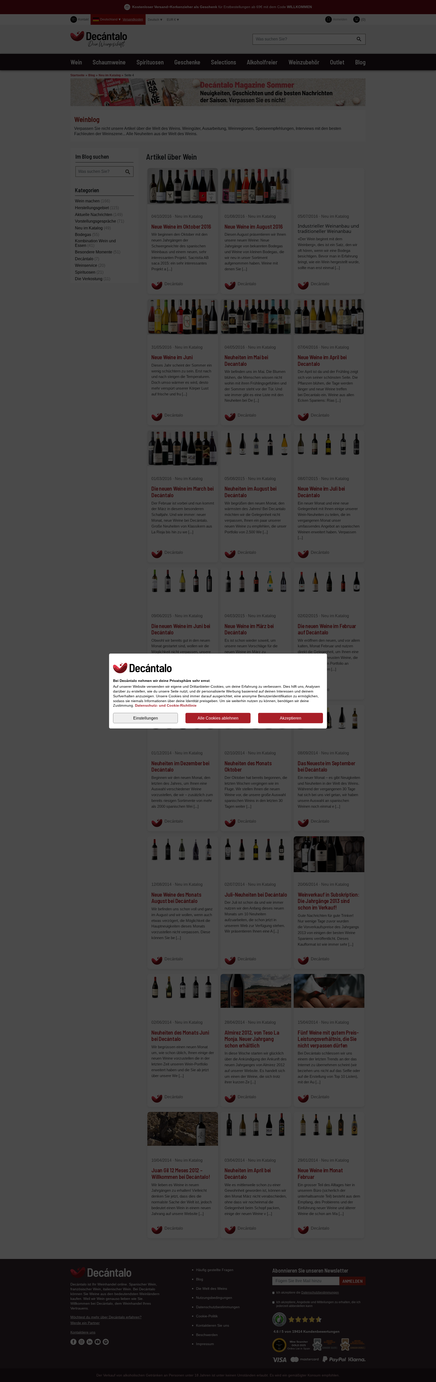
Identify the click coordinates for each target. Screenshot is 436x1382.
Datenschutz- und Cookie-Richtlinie (166, 705)
